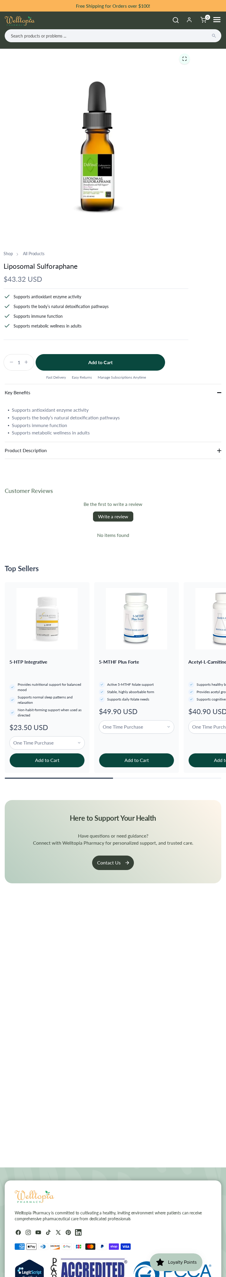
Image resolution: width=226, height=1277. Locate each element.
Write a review (113, 516)
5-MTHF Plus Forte (119, 661)
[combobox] (113, 35)
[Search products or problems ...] (214, 35)
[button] (184, 58)
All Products (33, 253)
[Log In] (189, 19)
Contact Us (109, 862)
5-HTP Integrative (28, 661)
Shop (8, 253)
